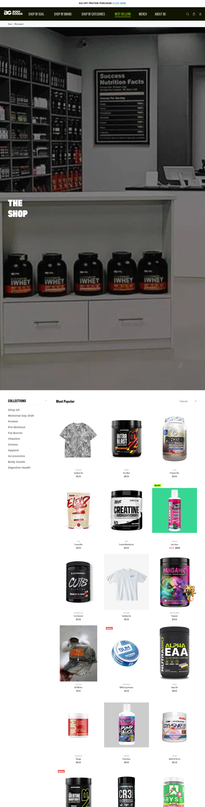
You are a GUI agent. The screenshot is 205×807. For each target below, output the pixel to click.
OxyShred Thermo (174, 758)
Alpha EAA (174, 687)
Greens (13, 444)
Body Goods (16, 461)
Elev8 (78, 541)
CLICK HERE (119, 3)
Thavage (78, 758)
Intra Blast (126, 472)
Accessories (16, 456)
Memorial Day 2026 (21, 415)
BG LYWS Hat (78, 687)
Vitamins (14, 438)
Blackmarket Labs (78, 613)
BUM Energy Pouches (126, 687)
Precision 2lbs (174, 472)
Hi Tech (174, 470)
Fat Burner (15, 433)
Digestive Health (19, 467)
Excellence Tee (78, 472)
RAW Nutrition (126, 684)
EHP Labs (174, 756)
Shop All (14, 410)
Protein (13, 421)
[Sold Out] (126, 653)
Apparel (13, 450)
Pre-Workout (16, 427)
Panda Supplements (174, 613)
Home (10, 24)
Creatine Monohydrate (126, 544)
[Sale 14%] (174, 510)
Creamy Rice (78, 544)
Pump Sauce (174, 541)
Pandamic (174, 615)
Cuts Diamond (78, 615)
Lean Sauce (174, 544)
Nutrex (126, 541)
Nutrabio (126, 470)
